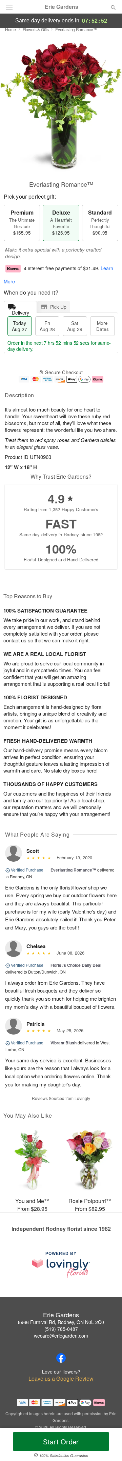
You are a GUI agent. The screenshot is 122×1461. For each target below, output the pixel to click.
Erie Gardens (61, 6)
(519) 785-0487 (61, 1328)
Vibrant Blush (63, 1043)
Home (10, 29)
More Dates (102, 326)
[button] (107, 1445)
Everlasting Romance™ (73, 870)
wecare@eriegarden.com (61, 1335)
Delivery (20, 311)
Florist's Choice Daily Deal (75, 965)
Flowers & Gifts (36, 29)
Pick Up (58, 306)
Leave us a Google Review (61, 1378)
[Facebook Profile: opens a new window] (61, 1358)
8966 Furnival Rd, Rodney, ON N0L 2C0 (61, 1322)
